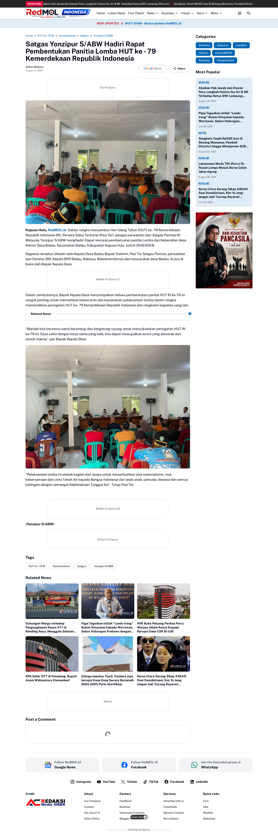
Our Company (92, 800)
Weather (208, 812)
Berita (202, 133)
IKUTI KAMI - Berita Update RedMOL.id (153, 23)
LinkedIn (202, 782)
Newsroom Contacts (132, 812)
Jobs (205, 806)
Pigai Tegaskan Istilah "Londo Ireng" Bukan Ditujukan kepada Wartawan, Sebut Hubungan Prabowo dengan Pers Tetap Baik (107, 627)
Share (181, 68)
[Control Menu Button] (239, 13)
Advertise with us (173, 800)
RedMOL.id (57, 230)
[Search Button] (248, 13)
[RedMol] (45, 804)
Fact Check (136, 13)
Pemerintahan (61, 566)
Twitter (132, 782)
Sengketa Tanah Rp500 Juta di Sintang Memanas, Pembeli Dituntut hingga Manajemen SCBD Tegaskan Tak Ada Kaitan (202, 3)
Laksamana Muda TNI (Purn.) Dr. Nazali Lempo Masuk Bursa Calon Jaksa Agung (223, 167)
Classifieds (170, 806)
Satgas (81, 566)
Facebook (177, 782)
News (151, 13)
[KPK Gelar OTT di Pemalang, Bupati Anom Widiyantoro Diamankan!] (52, 654)
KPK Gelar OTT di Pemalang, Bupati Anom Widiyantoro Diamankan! (51, 678)
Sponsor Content (173, 812)
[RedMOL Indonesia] (58, 13)
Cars (206, 800)
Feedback (126, 800)
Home (101, 13)
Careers (89, 806)
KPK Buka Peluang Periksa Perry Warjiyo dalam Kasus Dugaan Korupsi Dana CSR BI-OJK (160, 627)
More (214, 13)
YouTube (109, 782)
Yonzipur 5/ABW (103, 566)
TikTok (153, 782)
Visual (185, 13)
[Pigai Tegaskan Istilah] (107, 601)
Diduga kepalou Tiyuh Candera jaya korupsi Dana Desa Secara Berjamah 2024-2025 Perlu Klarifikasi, (107, 680)
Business (168, 13)
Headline (204, 82)
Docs (200, 13)
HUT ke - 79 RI (37, 566)
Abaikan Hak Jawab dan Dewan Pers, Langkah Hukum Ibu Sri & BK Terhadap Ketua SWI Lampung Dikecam (223, 92)
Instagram (83, 782)
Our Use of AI (92, 812)
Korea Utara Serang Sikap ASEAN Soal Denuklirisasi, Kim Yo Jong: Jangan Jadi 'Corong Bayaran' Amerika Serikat (161, 680)
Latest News (116, 13)
